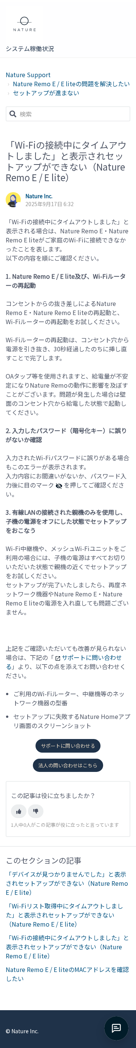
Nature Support (28, 74)
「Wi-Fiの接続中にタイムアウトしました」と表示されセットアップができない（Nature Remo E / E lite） (67, 946)
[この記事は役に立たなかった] (35, 811)
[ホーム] (31, 25)
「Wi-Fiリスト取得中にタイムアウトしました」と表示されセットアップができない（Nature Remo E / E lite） (64, 914)
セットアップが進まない (46, 92)
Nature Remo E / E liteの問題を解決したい (71, 83)
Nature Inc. (39, 196)
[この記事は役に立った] (18, 811)
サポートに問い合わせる (68, 745)
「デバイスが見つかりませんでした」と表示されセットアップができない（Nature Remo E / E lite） (67, 883)
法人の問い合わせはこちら (67, 765)
